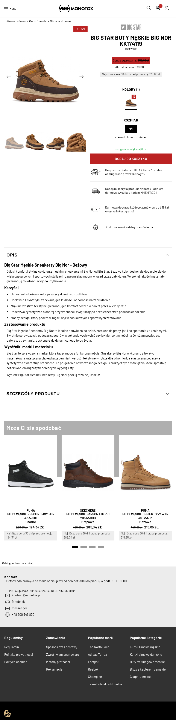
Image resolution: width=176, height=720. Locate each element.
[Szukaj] (149, 8)
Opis (11, 255)
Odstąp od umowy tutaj (17, 563)
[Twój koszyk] (158, 8)
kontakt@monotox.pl (26, 595)
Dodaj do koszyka (131, 159)
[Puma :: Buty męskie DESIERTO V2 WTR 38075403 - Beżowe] (145, 471)
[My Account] (167, 8)
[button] (8, 76)
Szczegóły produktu (32, 393)
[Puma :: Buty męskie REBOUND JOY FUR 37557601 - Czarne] (30, 471)
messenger (19, 608)
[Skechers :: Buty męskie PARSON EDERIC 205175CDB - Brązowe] (88, 471)
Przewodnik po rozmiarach (131, 137)
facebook (18, 601)
